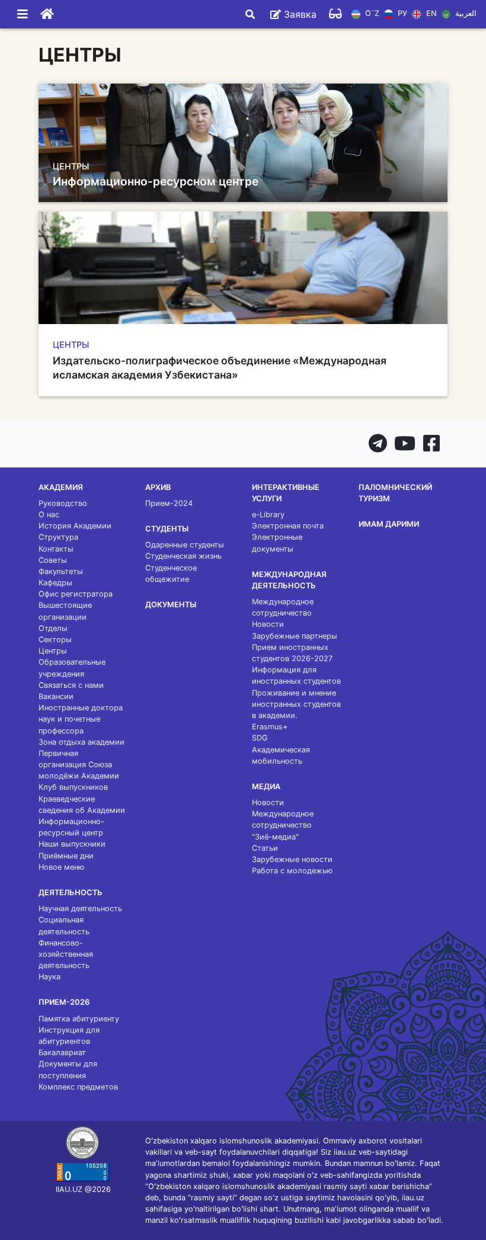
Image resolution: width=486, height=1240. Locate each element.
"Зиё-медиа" (275, 836)
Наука (49, 976)
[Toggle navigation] (22, 14)
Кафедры (55, 582)
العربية (465, 13)
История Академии (75, 525)
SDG (260, 737)
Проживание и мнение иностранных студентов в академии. (296, 704)
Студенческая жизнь (183, 556)
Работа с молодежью (292, 870)
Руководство (63, 503)
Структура (58, 537)
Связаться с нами (71, 685)
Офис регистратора (76, 593)
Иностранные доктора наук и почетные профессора (81, 719)
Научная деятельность (80, 908)
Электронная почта (288, 525)
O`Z (371, 13)
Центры (53, 650)
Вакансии (56, 696)
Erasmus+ (269, 726)
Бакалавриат (62, 1052)
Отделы (53, 628)
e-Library (268, 514)
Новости (268, 624)
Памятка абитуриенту (79, 1018)
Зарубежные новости (292, 859)
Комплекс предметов (78, 1086)
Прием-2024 (169, 503)
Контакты (56, 548)
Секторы (55, 639)
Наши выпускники (72, 844)
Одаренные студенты (184, 544)
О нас (49, 514)
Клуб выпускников (73, 787)
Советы (53, 560)
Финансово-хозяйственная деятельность (66, 954)
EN (430, 13)
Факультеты (61, 571)
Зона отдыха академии (81, 742)
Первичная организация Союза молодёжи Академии (79, 764)
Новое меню (61, 867)
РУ (401, 13)
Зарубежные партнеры (294, 636)
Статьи (265, 848)
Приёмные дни (66, 855)
